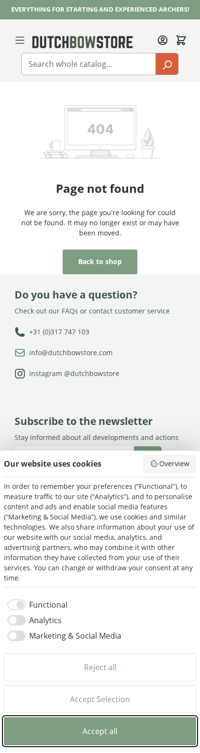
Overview (174, 463)
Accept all (100, 731)
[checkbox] (35, 605)
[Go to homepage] (82, 41)
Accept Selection (100, 699)
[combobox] (88, 64)
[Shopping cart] (181, 39)
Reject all (100, 667)
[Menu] (22, 39)
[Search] (167, 64)
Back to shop (100, 261)
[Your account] (162, 39)
